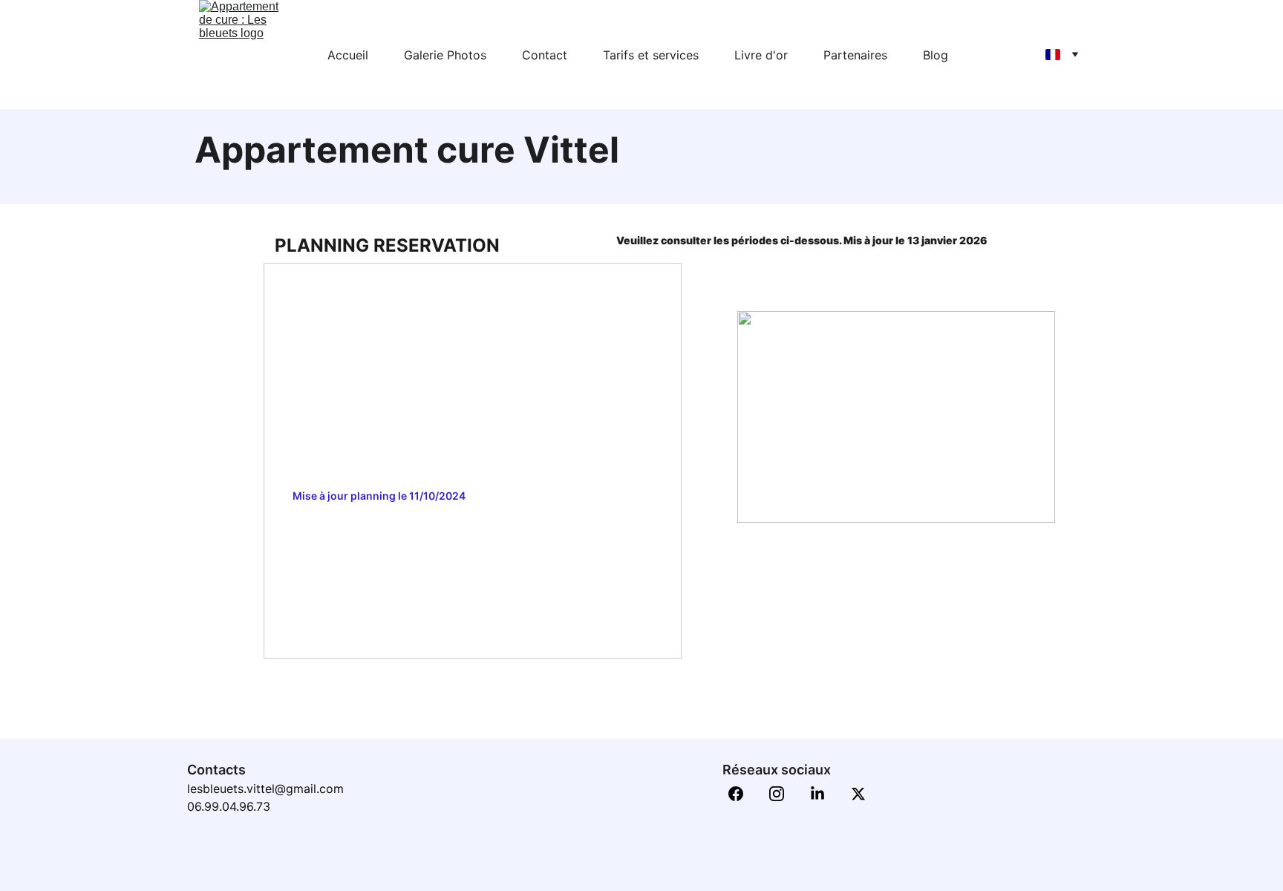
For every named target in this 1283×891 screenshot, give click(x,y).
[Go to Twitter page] (858, 793)
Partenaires (855, 55)
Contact (544, 55)
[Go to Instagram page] (784, 793)
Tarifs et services (651, 55)
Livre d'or (761, 55)
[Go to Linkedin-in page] (825, 793)
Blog (935, 55)
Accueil (347, 55)
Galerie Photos (445, 55)
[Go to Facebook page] (743, 793)
